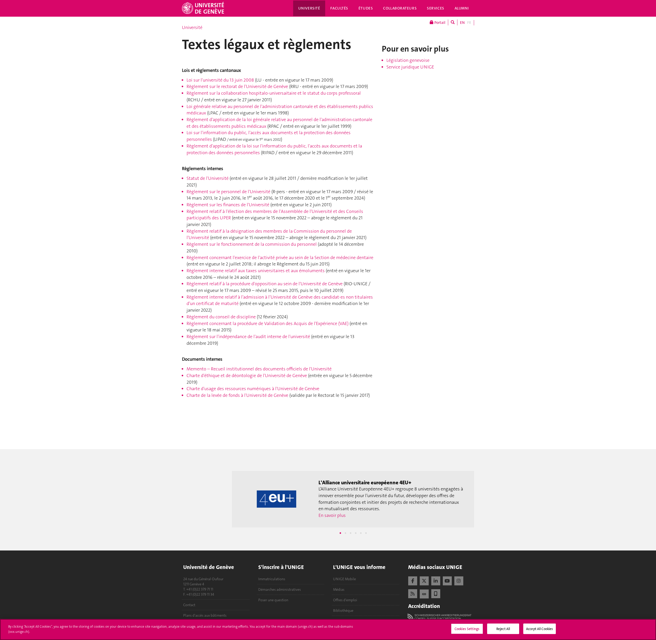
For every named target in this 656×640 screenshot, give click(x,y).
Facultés (339, 8)
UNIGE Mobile (344, 579)
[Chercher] (452, 22)
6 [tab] (365, 533)
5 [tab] (360, 533)
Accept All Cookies (539, 629)
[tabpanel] (353, 499)
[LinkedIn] (436, 580)
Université (309, 8)
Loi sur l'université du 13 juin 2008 (220, 80)
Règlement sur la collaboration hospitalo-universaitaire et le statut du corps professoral (274, 93)
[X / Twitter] (424, 580)
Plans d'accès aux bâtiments (205, 615)
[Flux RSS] (412, 593)
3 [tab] (350, 533)
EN (462, 22)
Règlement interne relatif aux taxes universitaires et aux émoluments (256, 271)
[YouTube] (447, 580)
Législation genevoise (407, 60)
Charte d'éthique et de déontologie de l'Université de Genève (247, 375)
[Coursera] (424, 593)
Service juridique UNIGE (410, 67)
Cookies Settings (467, 629)
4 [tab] (355, 533)
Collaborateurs (400, 8)
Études (365, 8)
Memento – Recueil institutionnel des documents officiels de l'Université (259, 369)
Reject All (503, 629)
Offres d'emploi (345, 600)
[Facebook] (412, 580)
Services (435, 8)
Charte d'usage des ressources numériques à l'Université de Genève (253, 389)
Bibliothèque (343, 610)
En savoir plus (332, 515)
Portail (439, 22)
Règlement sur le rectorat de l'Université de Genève (237, 86)
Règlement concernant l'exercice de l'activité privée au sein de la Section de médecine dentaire (280, 257)
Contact (189, 605)
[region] (328, 629)
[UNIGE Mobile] (436, 593)
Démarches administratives (279, 589)
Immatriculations (271, 579)
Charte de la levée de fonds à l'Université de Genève (237, 395)
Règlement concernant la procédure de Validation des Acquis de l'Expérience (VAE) (267, 323)
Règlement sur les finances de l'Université (228, 205)
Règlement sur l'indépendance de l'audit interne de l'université (248, 336)
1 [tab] (340, 533)
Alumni (462, 8)
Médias (338, 589)
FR (469, 22)
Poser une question (273, 600)
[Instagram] (459, 580)
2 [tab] (345, 533)
